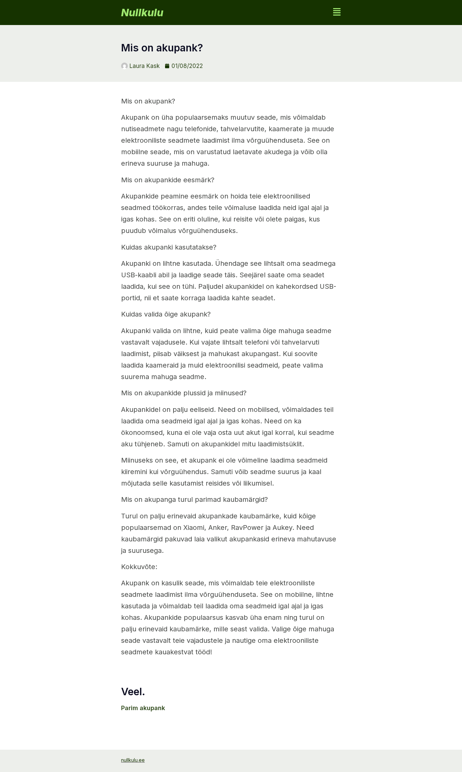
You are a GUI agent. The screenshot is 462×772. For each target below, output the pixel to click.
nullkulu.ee (133, 760)
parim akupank (143, 707)
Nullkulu (142, 12)
